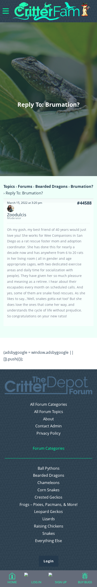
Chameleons (48, 482)
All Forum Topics (48, 411)
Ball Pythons (49, 468)
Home (12, 582)
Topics (9, 186)
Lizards (48, 518)
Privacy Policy (48, 433)
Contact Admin (48, 426)
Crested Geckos (48, 497)
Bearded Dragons (51, 186)
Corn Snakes (48, 490)
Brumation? (82, 186)
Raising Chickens (48, 526)
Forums (25, 186)
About (48, 419)
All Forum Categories (48, 404)
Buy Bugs (85, 582)
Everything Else (48, 540)
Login (49, 561)
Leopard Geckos (48, 511)
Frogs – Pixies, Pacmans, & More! (48, 504)
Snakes (48, 533)
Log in (36, 582)
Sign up (61, 582)
